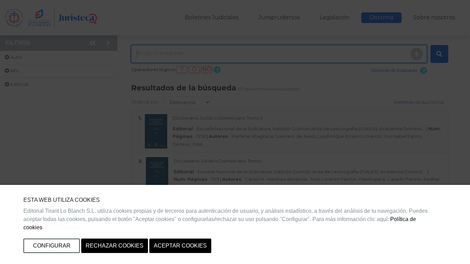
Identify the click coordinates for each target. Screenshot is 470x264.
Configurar (52, 246)
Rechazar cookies (114, 246)
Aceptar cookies (180, 246)
